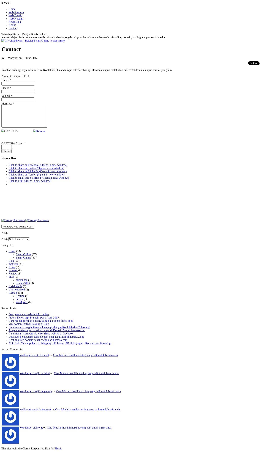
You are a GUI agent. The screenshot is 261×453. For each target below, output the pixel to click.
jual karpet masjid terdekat (34, 355)
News (12, 267)
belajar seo (22, 279)
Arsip (4, 238)
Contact (13, 28)
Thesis (58, 448)
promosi (13, 270)
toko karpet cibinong (31, 427)
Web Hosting (16, 18)
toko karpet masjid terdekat (35, 373)
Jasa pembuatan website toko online (29, 314)
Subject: (7, 95)
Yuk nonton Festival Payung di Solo (29, 323)
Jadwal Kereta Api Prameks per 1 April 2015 (34, 317)
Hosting (20, 295)
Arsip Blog (15, 21)
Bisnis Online (23, 257)
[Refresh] (39, 131)
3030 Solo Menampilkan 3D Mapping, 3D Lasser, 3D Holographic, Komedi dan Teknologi (60, 343)
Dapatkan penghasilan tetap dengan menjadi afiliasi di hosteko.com (46, 336)
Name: (6, 80)
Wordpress (22, 302)
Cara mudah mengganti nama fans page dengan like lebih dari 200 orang (49, 327)
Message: (7, 103)
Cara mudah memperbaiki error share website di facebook (41, 333)
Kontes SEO (23, 283)
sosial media (15, 286)
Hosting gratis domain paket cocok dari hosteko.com (38, 339)
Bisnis (12, 251)
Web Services (16, 12)
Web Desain (15, 15)
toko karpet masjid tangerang (36, 391)
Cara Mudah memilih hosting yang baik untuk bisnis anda (41, 320)
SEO (11, 276)
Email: (6, 87)
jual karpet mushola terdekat (35, 409)
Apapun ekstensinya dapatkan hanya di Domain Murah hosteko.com (47, 330)
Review (13, 273)
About (12, 24)
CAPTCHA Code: (13, 143)
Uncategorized (17, 289)
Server (19, 299)
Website (13, 292)
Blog (11, 260)
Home (12, 8)
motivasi (13, 263)
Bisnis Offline (23, 254)
